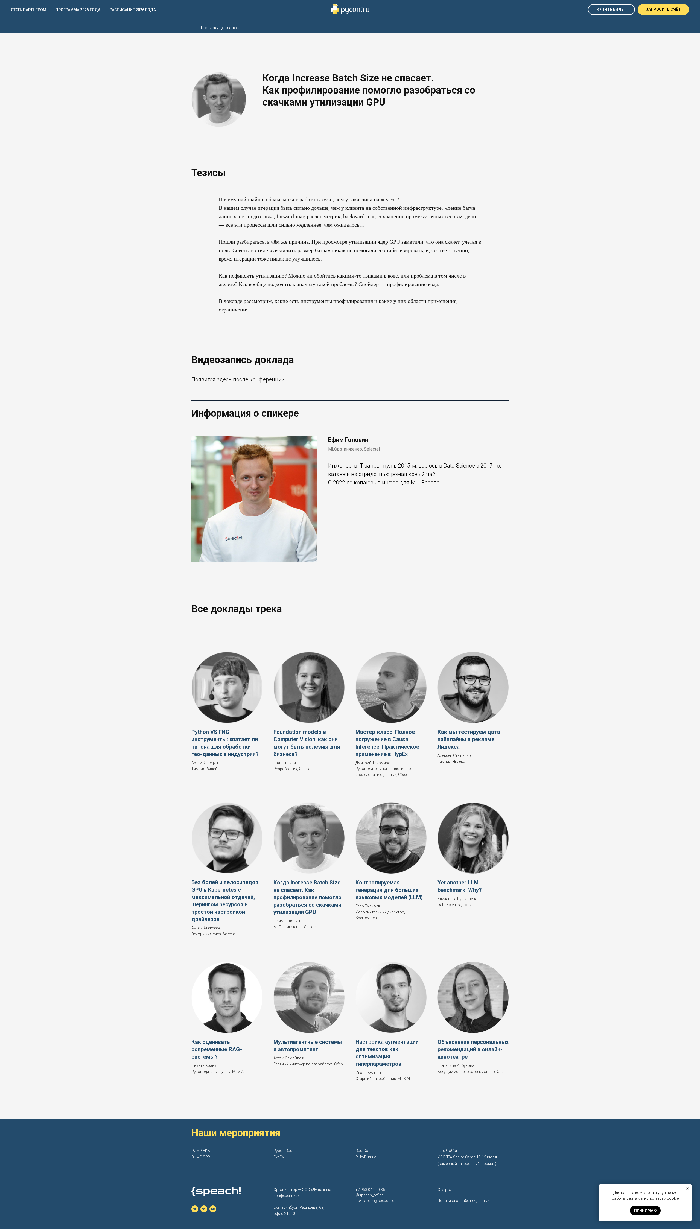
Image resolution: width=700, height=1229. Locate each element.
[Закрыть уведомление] (687, 1188)
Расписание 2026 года (133, 10)
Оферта (444, 1189)
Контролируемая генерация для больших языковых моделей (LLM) (389, 890)
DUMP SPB (200, 1157)
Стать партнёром (28, 10)
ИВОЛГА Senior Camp (457, 1157)
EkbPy (278, 1157)
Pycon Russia (285, 1150)
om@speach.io (381, 1200)
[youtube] (212, 1208)
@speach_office (369, 1195)
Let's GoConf (449, 1150)
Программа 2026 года (78, 10)
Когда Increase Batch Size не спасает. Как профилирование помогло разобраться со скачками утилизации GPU (307, 897)
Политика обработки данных (463, 1200)
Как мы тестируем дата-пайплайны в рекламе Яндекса (470, 739)
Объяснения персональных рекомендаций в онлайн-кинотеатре (473, 1049)
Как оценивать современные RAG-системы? (216, 1049)
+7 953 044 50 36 (370, 1189)
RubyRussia (365, 1157)
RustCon (363, 1150)
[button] (663, 9)
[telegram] (194, 1208)
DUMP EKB (200, 1150)
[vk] (203, 1208)
